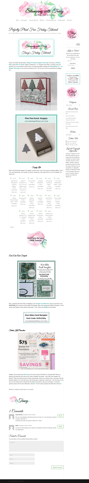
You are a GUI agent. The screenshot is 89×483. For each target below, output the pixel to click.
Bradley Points (61, 20)
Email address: (73, 63)
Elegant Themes (14, 481)
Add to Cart (14, 192)
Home (17, 20)
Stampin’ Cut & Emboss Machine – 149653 (49, 215)
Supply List (12, 226)
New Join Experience (51, 20)
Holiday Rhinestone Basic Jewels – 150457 (14, 199)
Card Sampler (24, 20)
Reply (60, 416)
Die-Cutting (35, 33)
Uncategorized (53, 33)
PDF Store (42, 20)
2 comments (59, 33)
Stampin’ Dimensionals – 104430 (40, 215)
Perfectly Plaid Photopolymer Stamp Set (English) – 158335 (14, 184)
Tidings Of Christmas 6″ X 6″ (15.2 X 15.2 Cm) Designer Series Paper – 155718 (23, 184)
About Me (69, 20)
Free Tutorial (47, 33)
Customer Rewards (33, 20)
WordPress (22, 481)
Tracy (11, 33)
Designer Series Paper (28, 33)
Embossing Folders (41, 33)
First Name (73, 58)
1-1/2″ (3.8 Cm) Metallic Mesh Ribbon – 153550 (58, 182)
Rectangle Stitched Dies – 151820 (40, 182)
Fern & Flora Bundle (70, 116)
